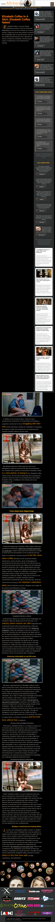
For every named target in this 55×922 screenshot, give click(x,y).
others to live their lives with (15, 855)
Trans (52, 5)
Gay (52, 4)
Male (52, 2)
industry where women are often (17, 623)
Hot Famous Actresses (7, 8)
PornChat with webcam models (33, 7)
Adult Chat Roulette (19, 7)
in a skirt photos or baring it (14, 473)
